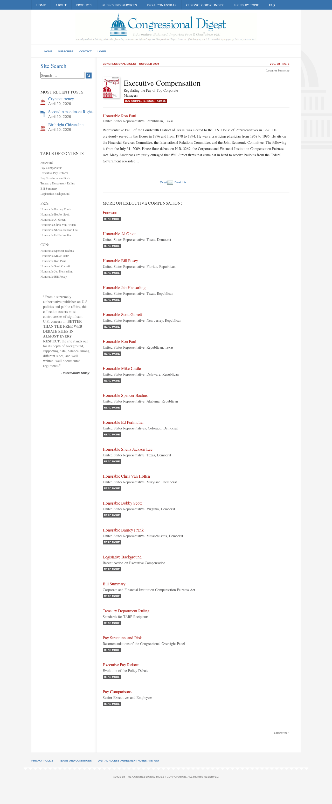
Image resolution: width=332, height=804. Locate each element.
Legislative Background (55, 193)
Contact (85, 51)
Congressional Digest (119, 63)
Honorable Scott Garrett (55, 266)
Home (41, 5)
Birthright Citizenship (66, 124)
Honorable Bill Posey (53, 276)
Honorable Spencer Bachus (57, 250)
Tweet (163, 182)
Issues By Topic (246, 5)
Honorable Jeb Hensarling (56, 271)
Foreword (46, 162)
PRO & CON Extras (161, 5)
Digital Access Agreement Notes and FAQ (128, 760)
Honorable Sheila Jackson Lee (59, 230)
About (61, 5)
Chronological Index (205, 5)
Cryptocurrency (61, 98)
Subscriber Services (119, 5)
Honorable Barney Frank (55, 209)
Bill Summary (49, 188)
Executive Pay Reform (54, 173)
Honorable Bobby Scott (55, 214)
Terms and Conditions (75, 760)
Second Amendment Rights (70, 111)
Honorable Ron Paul (53, 261)
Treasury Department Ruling (57, 183)
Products (84, 5)
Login (102, 51)
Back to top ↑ (281, 732)
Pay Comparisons (51, 168)
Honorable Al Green (53, 219)
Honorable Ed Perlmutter (55, 235)
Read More (112, 219)
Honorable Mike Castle (54, 256)
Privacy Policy (42, 760)
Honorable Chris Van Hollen (58, 224)
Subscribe (65, 51)
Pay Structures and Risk (55, 178)
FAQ (272, 5)
